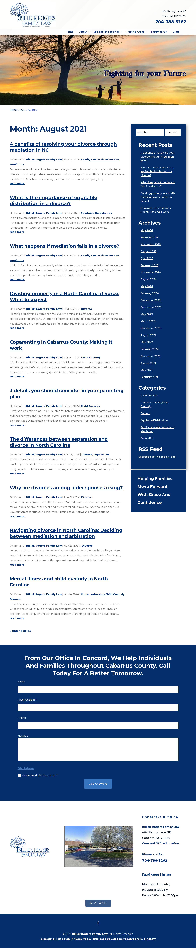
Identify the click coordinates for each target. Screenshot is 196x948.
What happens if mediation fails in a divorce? (64, 246)
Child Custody (90, 357)
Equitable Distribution (96, 213)
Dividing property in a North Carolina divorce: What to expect (158, 197)
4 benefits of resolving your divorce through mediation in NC (157, 156)
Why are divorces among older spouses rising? (66, 488)
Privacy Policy (81, 938)
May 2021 (146, 370)
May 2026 (147, 230)
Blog (176, 31)
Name (21, 682)
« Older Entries (20, 631)
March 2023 (148, 321)
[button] (193, 926)
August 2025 (148, 251)
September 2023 (151, 307)
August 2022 (148, 335)
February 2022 (149, 349)
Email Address (27, 699)
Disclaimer (26, 768)
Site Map (64, 938)
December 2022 (151, 328)
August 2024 (149, 279)
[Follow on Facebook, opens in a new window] (98, 923)
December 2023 (151, 300)
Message (23, 735)
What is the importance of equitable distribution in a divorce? (157, 171)
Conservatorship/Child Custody (103, 594)
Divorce (86, 309)
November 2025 (151, 244)
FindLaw (150, 938)
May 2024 (147, 286)
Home (69, 31)
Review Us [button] (98, 903)
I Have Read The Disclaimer (39, 775)
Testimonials (159, 31)
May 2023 (147, 314)
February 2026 (149, 237)
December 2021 (150, 356)
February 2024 (150, 293)
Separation (101, 454)
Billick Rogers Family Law (44, 159)
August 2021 (148, 363)
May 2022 (147, 342)
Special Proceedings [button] (106, 31)
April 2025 (147, 258)
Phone (22, 717)
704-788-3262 (170, 21)
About (83, 31)
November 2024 (151, 272)
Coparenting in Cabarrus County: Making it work (156, 210)
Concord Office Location (160, 843)
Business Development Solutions (116, 938)
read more (17, 183)
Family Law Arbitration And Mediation (157, 429)
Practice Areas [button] (135, 31)
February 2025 (149, 265)
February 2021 (149, 377)
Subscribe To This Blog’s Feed (157, 456)
